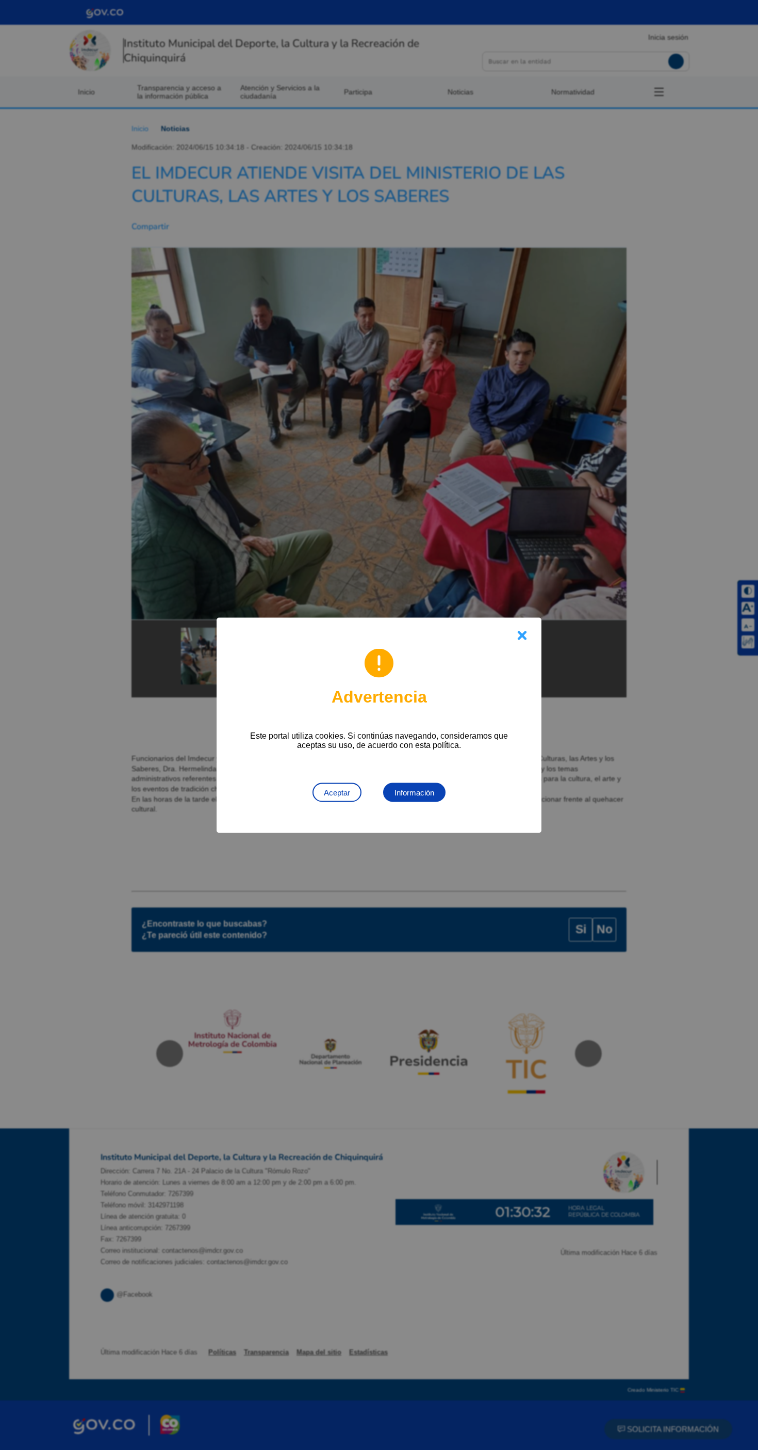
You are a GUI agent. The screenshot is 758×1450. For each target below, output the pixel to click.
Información (414, 792)
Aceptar (337, 792)
